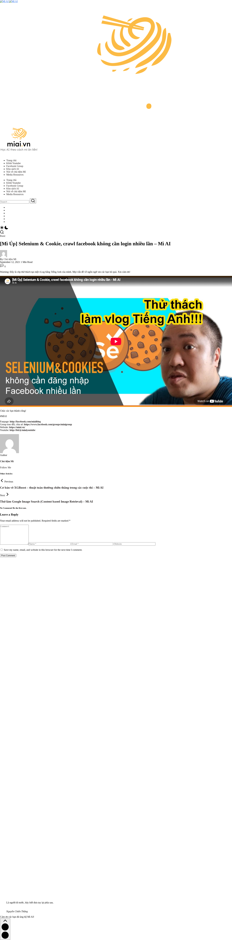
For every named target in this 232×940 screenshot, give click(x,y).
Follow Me (5, 467)
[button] (116, 228)
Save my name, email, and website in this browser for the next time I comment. (43, 549)
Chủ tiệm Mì (10, 259)
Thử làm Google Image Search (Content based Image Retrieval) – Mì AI (46, 501)
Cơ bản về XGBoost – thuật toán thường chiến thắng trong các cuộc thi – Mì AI (51, 487)
